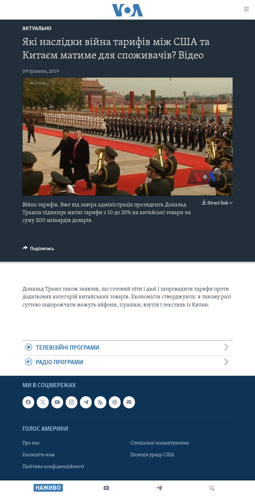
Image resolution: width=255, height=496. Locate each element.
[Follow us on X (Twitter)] (43, 402)
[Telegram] (159, 488)
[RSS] (100, 402)
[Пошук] (212, 488)
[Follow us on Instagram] (71, 402)
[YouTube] (106, 488)
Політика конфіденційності (53, 466)
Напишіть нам (38, 454)
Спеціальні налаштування (159, 443)
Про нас (31, 443)
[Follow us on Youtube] (57, 402)
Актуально (37, 29)
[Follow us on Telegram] (86, 402)
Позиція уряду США (152, 454)
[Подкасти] (115, 402)
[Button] (38, 250)
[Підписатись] (129, 402)
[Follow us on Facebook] (28, 402)
